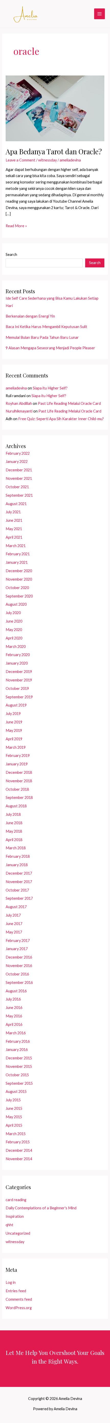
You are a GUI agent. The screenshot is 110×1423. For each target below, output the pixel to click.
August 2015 (16, 1091)
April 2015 (14, 1125)
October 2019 (17, 688)
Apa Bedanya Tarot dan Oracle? (54, 151)
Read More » (16, 226)
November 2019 (19, 680)
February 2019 (18, 755)
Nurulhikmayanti (19, 411)
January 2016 (17, 1049)
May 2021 (14, 529)
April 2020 (14, 638)
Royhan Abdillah (19, 403)
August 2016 (16, 991)
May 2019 (14, 730)
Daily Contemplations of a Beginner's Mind (41, 1208)
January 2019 (17, 764)
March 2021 (16, 546)
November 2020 (19, 579)
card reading (16, 1200)
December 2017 (19, 873)
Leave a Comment (20, 160)
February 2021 (18, 554)
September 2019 (19, 697)
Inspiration (15, 1216)
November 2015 (19, 1066)
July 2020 (13, 613)
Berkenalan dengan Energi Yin (30, 316)
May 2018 (14, 831)
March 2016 (16, 1033)
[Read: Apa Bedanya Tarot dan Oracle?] (55, 108)
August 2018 (16, 806)
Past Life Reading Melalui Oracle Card (69, 403)
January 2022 (17, 461)
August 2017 (16, 907)
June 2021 (14, 520)
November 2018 (19, 781)
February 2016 (18, 1041)
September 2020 (19, 596)
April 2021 (14, 537)
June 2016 (14, 1007)
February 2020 (18, 655)
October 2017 (17, 890)
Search (11, 254)
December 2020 (19, 571)
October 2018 (17, 789)
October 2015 (17, 1075)
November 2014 (19, 1159)
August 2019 (16, 705)
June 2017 (14, 923)
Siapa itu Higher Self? (50, 388)
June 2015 (14, 1108)
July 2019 (13, 713)
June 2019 (14, 722)
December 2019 (19, 671)
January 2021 (17, 562)
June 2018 (14, 823)
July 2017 (13, 915)
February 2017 (18, 940)
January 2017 (17, 949)
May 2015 (14, 1117)
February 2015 (18, 1142)
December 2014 (19, 1150)
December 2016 (19, 957)
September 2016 (19, 982)
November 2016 (19, 965)
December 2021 (19, 470)
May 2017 (14, 932)
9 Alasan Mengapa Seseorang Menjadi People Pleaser (50, 348)
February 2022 (18, 453)
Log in (11, 1282)
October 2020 (17, 587)
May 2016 (14, 1016)
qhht (9, 1225)
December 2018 (19, 772)
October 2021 (17, 487)
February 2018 (18, 856)
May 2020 (14, 629)
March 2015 (16, 1134)
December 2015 (19, 1058)
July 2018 (13, 814)
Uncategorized (18, 1233)
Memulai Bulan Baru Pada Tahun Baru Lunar (42, 337)
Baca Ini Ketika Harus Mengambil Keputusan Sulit (46, 326)
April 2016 (14, 1024)
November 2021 (19, 478)
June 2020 (14, 621)
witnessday (47, 160)
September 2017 (19, 898)
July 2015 (13, 1100)
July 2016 (13, 999)
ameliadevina (16, 388)
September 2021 (19, 495)
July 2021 (13, 512)
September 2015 (19, 1083)
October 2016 (17, 974)
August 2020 (16, 604)
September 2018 (19, 797)
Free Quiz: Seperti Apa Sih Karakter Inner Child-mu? (61, 419)
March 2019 (16, 747)
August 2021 (16, 504)
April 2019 (14, 739)
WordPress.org (19, 1308)
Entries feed (16, 1291)
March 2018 (16, 848)
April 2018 (14, 840)
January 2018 (17, 865)
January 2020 (17, 663)
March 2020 (16, 646)
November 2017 (19, 881)
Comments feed (19, 1299)
